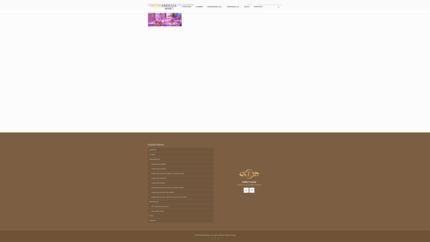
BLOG (151, 216)
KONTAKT (152, 220)
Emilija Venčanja (230, 235)
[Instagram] (215, 238)
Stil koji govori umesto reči (160, 206)
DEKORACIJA (154, 202)
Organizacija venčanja (158, 169)
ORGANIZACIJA (154, 159)
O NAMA (152, 155)
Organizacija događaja (158, 164)
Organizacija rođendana (159, 178)
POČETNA (152, 150)
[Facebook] (212, 238)
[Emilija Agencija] (163, 6)
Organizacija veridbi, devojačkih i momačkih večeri (167, 173)
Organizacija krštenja (158, 183)
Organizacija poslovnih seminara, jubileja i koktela (167, 187)
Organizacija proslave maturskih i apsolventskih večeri (169, 197)
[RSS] (218, 238)
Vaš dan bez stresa (157, 211)
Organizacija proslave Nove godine (162, 192)
